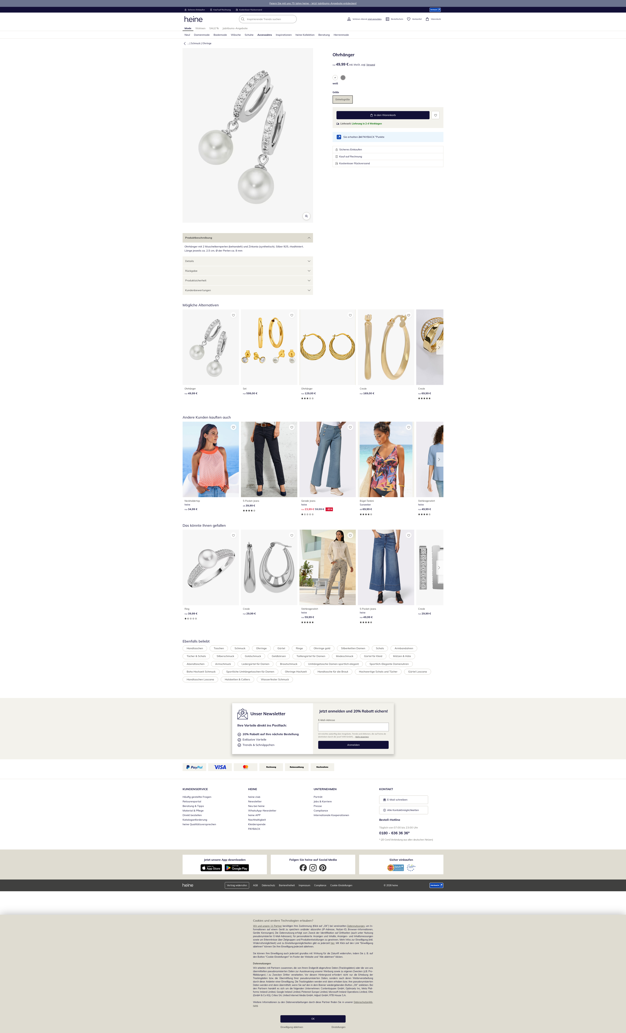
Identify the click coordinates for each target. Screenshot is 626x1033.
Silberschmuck (225, 656)
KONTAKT (386, 789)
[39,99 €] (269, 459)
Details (189, 261)
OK (313, 1018)
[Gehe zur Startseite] (193, 19)
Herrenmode (341, 34)
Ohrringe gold (322, 648)
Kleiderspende (257, 824)
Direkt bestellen (192, 815)
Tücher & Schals (196, 656)
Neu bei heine (256, 806)
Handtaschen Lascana (200, 679)
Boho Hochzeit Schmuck (201, 671)
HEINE (252, 789)
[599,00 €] (269, 347)
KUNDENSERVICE (195, 789)
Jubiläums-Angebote (235, 28)
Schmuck (195, 43)
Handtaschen (195, 648)
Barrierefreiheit (287, 885)
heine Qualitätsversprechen (199, 824)
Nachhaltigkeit (257, 819)
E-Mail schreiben (395, 800)
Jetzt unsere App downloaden (225, 860)
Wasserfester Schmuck (275, 679)
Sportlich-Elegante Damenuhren (389, 664)
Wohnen (200, 28)
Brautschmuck (288, 664)
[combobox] (275, 19)
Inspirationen (284, 34)
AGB (255, 885)
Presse (318, 806)
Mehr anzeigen (362, 736)
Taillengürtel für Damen (311, 656)
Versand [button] (370, 64)
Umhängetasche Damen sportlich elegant (333, 664)
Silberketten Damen (353, 648)
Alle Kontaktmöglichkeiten (403, 810)
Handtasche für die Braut (333, 671)
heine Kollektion (305, 34)
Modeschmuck (344, 656)
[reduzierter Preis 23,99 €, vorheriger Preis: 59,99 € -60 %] (327, 459)
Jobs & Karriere (323, 801)
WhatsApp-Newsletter (262, 810)
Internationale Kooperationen (331, 815)
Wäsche (236, 34)
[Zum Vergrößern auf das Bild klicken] (306, 216)
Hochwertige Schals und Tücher (378, 671)
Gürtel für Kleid (373, 656)
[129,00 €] (327, 347)
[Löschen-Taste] (293, 19)
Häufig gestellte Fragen (197, 796)
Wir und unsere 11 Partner (267, 926)
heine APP (254, 815)
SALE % (214, 28)
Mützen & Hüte (402, 656)
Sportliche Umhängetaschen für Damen (250, 671)
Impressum (304, 885)
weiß (335, 83)
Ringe (299, 648)
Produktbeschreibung (198, 237)
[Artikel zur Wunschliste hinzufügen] (436, 115)
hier (333, 943)
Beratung (324, 34)
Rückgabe (191, 270)
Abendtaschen (195, 664)
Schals (380, 648)
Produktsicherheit (195, 280)
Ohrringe (206, 43)
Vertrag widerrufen (237, 885)
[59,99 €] (327, 567)
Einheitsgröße (342, 99)
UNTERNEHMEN (325, 789)
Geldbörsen (279, 656)
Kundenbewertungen (198, 290)
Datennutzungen (356, 926)
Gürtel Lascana (417, 671)
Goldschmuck (253, 656)
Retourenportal (192, 801)
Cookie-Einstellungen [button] (341, 885)
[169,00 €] (386, 347)
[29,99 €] (269, 567)
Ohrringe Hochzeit (296, 671)
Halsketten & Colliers (237, 679)
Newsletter (255, 801)
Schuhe (249, 34)
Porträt (318, 796)
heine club (254, 796)
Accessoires (264, 34)
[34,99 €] (211, 459)
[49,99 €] (211, 347)
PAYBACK (254, 828)
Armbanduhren (404, 648)
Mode (188, 28)
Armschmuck (223, 664)
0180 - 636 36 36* (394, 833)
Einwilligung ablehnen (292, 1027)
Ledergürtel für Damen (255, 664)
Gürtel (281, 648)
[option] (335, 77)
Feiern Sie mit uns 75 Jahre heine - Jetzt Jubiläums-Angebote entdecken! (313, 3)
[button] (184, 43)
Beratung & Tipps (193, 806)
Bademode (220, 34)
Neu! (187, 34)
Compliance (321, 810)
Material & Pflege (193, 810)
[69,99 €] (386, 459)
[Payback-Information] (436, 885)
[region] (313, 974)
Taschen (219, 648)
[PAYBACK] (435, 10)
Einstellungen (338, 1027)
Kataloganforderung (195, 819)
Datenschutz (268, 885)
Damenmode (202, 34)
